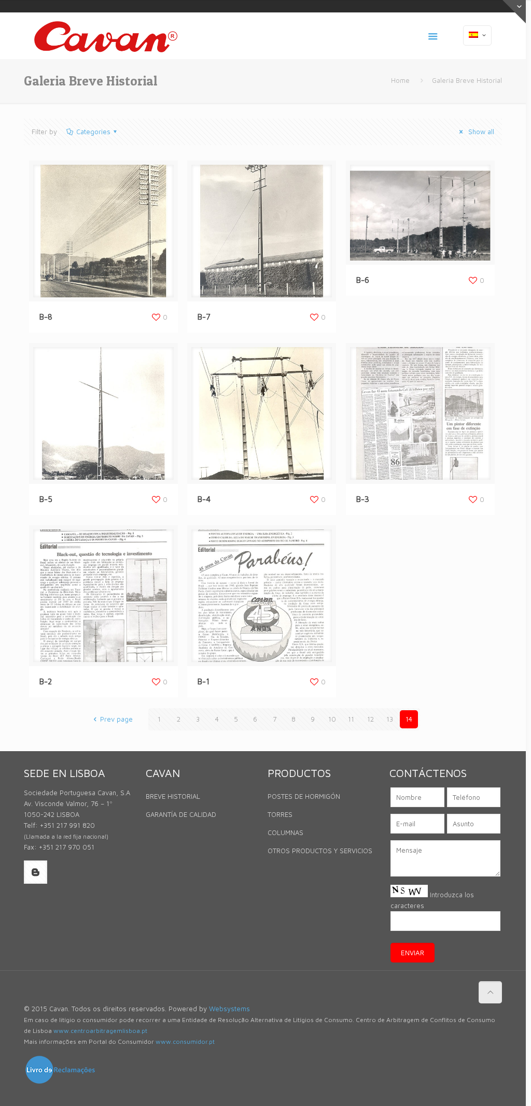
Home (400, 80)
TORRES (280, 814)
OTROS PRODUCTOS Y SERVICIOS (320, 850)
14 (409, 719)
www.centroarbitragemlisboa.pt (100, 1031)
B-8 (45, 316)
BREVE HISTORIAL (173, 796)
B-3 (362, 499)
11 (351, 719)
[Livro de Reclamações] (60, 1082)
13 (389, 719)
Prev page (116, 719)
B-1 (203, 681)
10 (332, 719)
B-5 (45, 499)
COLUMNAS (285, 832)
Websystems (229, 1008)
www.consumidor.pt (185, 1041)
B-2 (45, 681)
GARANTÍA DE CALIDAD (181, 814)
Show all (480, 131)
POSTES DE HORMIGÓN (304, 796)
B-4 (204, 499)
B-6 (362, 280)
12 (370, 719)
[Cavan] (105, 35)
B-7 (204, 316)
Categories (93, 131)
